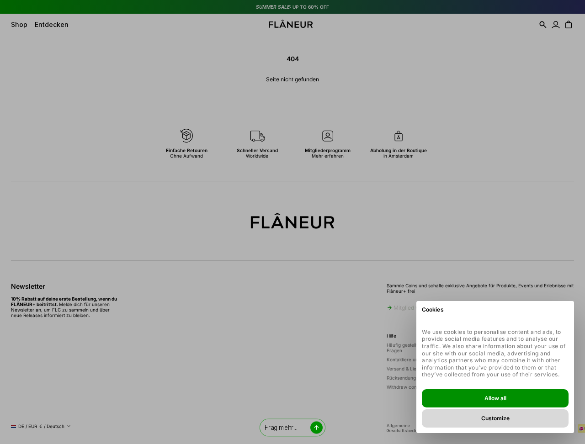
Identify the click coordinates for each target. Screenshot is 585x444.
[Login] (555, 24)
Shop (19, 24)
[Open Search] (542, 24)
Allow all (495, 398)
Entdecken (52, 24)
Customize (495, 418)
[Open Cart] (568, 24)
